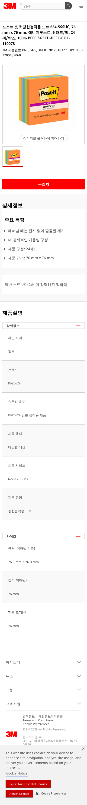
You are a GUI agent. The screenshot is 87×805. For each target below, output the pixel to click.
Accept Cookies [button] (19, 794)
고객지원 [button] (13, 704)
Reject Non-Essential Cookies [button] (28, 784)
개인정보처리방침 (51, 716)
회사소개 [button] (13, 662)
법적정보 (29, 716)
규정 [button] (9, 690)
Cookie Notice (16, 773)
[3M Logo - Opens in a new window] (9, 5)
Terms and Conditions (38, 720)
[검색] (68, 5)
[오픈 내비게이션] (81, 6)
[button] (51, 793)
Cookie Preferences (36, 724)
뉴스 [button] (9, 676)
